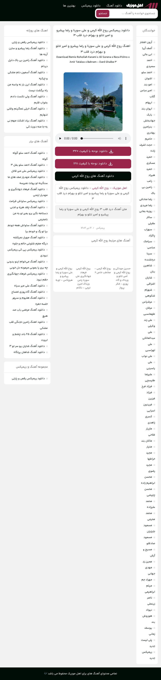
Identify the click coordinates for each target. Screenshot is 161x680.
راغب (149, 181)
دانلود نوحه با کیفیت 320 (90, 151)
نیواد (149, 610)
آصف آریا (147, 48)
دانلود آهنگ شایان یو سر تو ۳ (27, 346)
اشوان (148, 78)
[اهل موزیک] (142, 6)
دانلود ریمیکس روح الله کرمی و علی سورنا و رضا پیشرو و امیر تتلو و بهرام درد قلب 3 (93, 33)
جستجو (103, 13)
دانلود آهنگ (114, 6)
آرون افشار (146, 42)
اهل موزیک (120, 188)
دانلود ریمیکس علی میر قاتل (28, 171)
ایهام (148, 103)
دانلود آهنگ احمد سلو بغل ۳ (28, 165)
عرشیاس (147, 302)
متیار (149, 447)
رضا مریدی (146, 205)
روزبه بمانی (145, 211)
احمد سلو (146, 72)
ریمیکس (100, 228)
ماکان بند (146, 441)
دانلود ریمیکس (91, 6)
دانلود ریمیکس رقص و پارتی (28, 42)
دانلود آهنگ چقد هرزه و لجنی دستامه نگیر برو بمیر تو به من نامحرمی (29, 213)
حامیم (148, 139)
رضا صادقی (145, 199)
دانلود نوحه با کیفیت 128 (90, 163)
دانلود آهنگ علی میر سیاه (29, 286)
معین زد (147, 562)
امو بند (148, 85)
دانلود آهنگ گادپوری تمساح (28, 292)
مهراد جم (146, 580)
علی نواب (147, 356)
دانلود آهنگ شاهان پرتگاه (29, 352)
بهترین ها (69, 6)
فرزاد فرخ (147, 386)
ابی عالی (147, 54)
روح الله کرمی (100, 188)
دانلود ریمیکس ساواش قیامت (27, 201)
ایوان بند (146, 109)
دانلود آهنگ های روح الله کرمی (93, 176)
